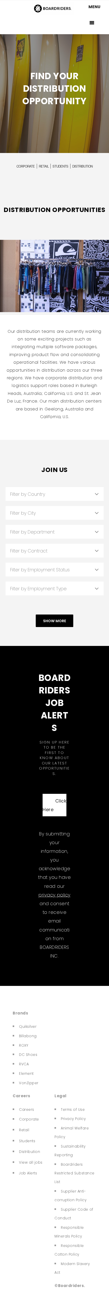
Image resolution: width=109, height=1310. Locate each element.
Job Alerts (28, 1173)
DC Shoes (28, 1054)
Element (26, 1073)
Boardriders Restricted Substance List (75, 1173)
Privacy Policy (73, 1118)
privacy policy (54, 895)
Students (27, 1141)
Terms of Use (73, 1109)
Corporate (29, 1119)
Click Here (54, 805)
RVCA (24, 1064)
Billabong (28, 1036)
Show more (54, 620)
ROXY (23, 1045)
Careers (26, 1109)
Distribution (29, 1151)
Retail (24, 1130)
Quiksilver (28, 1026)
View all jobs (31, 1162)
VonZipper (29, 1083)
